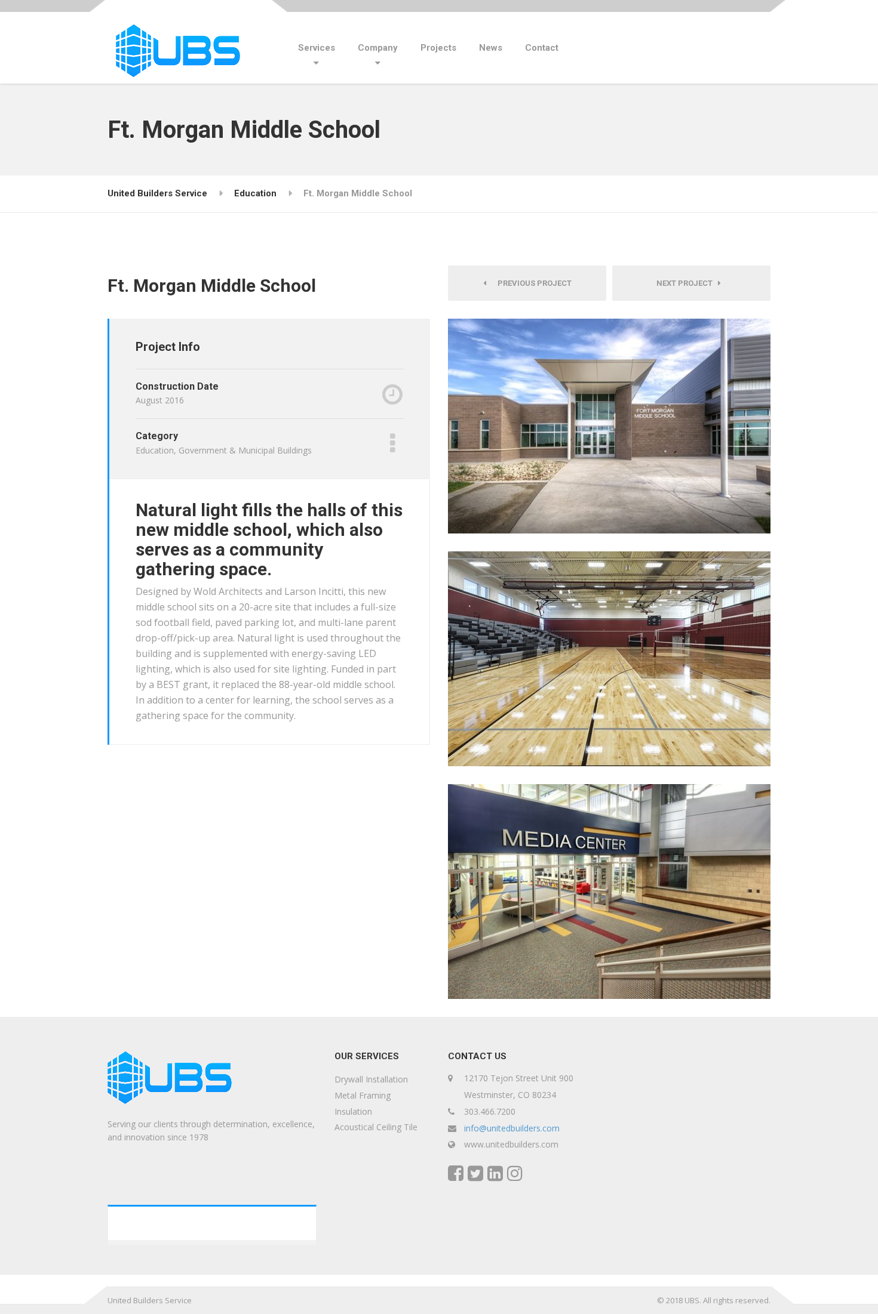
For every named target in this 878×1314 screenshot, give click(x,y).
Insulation (353, 1111)
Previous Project (532, 283)
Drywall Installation (371, 1079)
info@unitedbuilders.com (512, 1128)
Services (316, 47)
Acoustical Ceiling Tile (375, 1127)
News (490, 47)
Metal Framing (362, 1095)
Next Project (687, 283)
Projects (438, 47)
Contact (541, 47)
